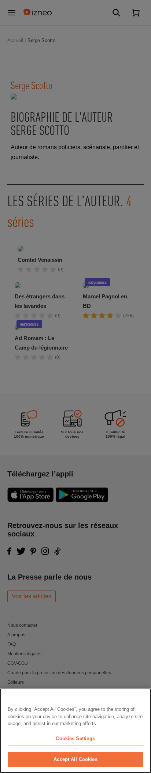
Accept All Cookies (75, 759)
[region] (75, 730)
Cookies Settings (75, 738)
